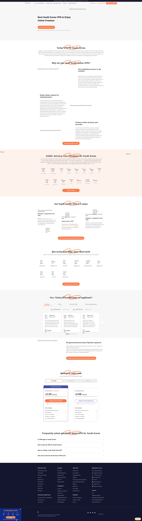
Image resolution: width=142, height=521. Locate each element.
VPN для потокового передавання (45, 497)
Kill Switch (59, 488)
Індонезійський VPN (61, 477)
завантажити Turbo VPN (67, 225)
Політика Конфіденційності (97, 499)
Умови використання (96, 502)
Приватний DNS (60, 495)
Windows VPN (40, 479)
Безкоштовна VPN (72, 3)
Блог (93, 493)
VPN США (59, 470)
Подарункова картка (96, 495)
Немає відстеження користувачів (79, 479)
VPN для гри (40, 502)
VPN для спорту (41, 499)
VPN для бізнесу (76, 490)
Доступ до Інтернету (61, 499)
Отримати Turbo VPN (111, 3)
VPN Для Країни (60, 502)
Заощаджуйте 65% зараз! (11, 517)
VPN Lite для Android (42, 475)
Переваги (75, 477)
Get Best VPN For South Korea (46, 27)
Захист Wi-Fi (60, 493)
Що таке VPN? (49, 3)
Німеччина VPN (60, 475)
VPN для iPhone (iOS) (42, 470)
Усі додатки (40, 490)
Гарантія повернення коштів (78, 481)
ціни (35, 3)
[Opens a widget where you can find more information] (138, 519)
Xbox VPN (40, 486)
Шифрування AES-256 (62, 497)
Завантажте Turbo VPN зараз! (71, 284)
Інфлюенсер (75, 486)
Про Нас (74, 502)
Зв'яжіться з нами (76, 499)
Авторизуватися (101, 3)
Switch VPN (40, 488)
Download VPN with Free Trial (71, 143)
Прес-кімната (75, 488)
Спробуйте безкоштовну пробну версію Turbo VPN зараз (81, 358)
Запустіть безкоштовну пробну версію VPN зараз (71, 238)
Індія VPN (59, 479)
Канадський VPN (60, 481)
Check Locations (71, 190)
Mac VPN (39, 477)
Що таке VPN (75, 470)
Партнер (74, 484)
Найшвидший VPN (76, 475)
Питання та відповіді (77, 497)
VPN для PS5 (40, 484)
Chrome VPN (40, 481)
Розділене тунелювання (62, 490)
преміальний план (46, 218)
